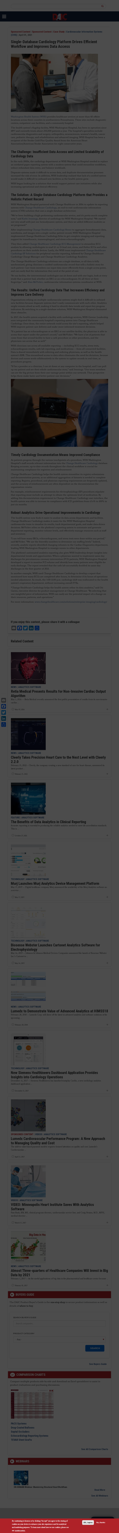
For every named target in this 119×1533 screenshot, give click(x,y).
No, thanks (100, 1523)
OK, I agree (88, 1523)
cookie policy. (20, 1530)
